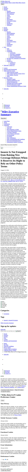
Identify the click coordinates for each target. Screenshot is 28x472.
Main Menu (19, 2)
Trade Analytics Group (9, 70)
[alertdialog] (14, 432)
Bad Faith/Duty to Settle (13, 129)
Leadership (9, 51)
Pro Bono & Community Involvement (16, 58)
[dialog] (14, 385)
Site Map (6, 345)
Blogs (8, 18)
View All (9, 128)
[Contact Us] (7, 107)
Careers (5, 68)
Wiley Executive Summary (7, 323)
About (5, 122)
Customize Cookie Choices (7, 390)
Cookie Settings (4, 2)
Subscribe (6, 65)
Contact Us (9, 61)
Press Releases (10, 14)
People (5, 7)
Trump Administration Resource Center (16, 86)
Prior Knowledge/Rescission (14, 140)
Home (5, 343)
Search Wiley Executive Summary (9, 144)
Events (8, 22)
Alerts (8, 15)
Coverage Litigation (12, 132)
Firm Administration (15, 55)
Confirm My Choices (5, 470)
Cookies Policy (20, 387)
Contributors (7, 124)
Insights (6, 9)
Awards (9, 59)
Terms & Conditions (9, 346)
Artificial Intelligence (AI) (13, 80)
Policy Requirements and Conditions (16, 139)
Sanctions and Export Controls (14, 83)
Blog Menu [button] (3, 118)
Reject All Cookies (19, 390)
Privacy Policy (7, 347)
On (3, 459)
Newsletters (10, 19)
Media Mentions (11, 12)
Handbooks (10, 23)
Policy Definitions (11, 138)
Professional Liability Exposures (15, 142)
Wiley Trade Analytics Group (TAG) (16, 73)
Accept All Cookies (5, 391)
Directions (12, 64)
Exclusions (9, 136)
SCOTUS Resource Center (13, 84)
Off (7, 459)
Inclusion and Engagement (10, 69)
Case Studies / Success (12, 75)
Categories (6, 125)
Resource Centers (8, 77)
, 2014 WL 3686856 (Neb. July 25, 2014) (13, 180)
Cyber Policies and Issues (13, 133)
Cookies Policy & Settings (10, 349)
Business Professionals (15, 57)
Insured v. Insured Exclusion (11, 320)
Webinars (9, 25)
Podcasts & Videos (11, 21)
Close (2, 400)
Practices (6, 8)
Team (8, 76)
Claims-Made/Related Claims (14, 131)
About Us (9, 50)
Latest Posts (7, 121)
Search (23, 2)
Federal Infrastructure (12, 82)
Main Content (12, 2)
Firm (5, 47)
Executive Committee (15, 54)
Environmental (10, 135)
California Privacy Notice (10, 350)
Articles (9, 16)
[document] (14, 432)
